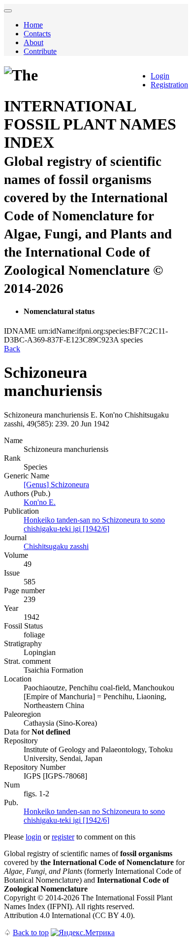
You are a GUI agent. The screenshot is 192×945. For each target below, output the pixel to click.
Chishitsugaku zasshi (56, 546)
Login (160, 76)
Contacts (37, 33)
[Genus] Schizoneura (56, 484)
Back (12, 348)
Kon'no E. (40, 502)
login (33, 837)
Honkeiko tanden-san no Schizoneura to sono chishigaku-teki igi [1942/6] (94, 524)
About (33, 42)
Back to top (31, 932)
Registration (169, 84)
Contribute (40, 51)
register (63, 837)
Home (33, 25)
